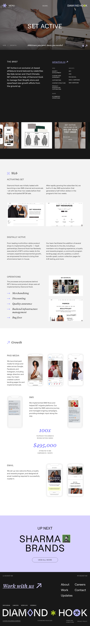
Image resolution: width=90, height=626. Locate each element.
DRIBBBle (33, 605)
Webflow (24, 605)
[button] (9, 6)
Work (64, 590)
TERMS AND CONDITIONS (70, 621)
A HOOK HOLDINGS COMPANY (12, 621)
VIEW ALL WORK (45, 560)
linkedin (15, 605)
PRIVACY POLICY (82, 621)
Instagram (6, 605)
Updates (67, 595)
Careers (80, 584)
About (65, 584)
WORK (45, 6)
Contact (80, 590)
